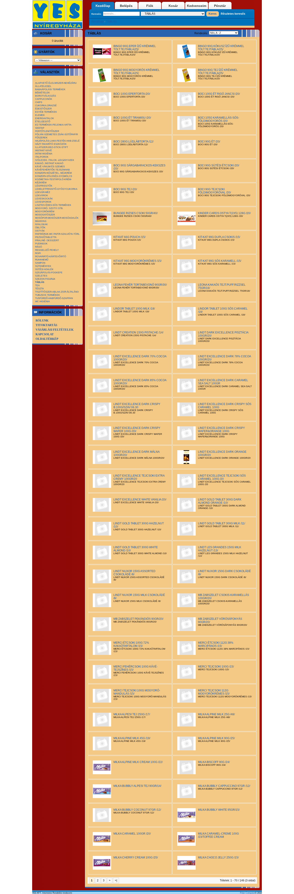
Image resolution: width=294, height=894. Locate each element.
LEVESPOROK (43, 202)
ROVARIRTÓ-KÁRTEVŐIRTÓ (50, 256)
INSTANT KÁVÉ (43, 150)
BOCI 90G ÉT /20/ (209, 141)
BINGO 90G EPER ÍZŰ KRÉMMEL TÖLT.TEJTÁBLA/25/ (134, 48)
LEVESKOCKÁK (44, 198)
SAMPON (40, 263)
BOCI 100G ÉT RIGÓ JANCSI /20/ (219, 93)
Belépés (126, 6)
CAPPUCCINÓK (43, 99)
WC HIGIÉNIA (42, 301)
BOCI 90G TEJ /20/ (125, 189)
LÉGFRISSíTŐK (43, 185)
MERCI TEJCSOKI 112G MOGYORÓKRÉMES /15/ (213, 692)
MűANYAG (40, 221)
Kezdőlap (103, 6)
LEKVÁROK (41, 195)
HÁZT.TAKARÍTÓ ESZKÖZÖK (51, 144)
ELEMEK (40, 115)
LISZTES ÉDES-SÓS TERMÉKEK (53, 205)
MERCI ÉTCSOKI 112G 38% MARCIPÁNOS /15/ (215, 644)
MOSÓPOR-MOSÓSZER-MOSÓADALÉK (57, 218)
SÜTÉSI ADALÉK (44, 269)
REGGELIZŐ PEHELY (47, 250)
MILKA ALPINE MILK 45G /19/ (131, 738)
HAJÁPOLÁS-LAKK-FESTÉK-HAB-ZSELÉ (57, 141)
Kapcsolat (45, 334)
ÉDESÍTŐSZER (43, 108)
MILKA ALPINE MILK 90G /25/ (216, 738)
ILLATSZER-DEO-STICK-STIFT (51, 147)
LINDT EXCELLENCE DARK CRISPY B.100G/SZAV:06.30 (136, 405)
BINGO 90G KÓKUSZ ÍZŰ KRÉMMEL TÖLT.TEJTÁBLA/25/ (221, 48)
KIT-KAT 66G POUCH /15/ (129, 237)
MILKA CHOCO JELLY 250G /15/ (218, 857)
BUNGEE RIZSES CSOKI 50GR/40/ (135, 213)
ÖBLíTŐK (40, 227)
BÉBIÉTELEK (42, 92)
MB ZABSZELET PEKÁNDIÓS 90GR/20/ (138, 618)
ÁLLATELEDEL (43, 86)
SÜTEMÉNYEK (43, 266)
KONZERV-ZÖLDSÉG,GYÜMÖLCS (53, 176)
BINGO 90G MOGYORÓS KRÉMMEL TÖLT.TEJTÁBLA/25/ (136, 71)
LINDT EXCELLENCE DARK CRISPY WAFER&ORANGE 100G (221, 429)
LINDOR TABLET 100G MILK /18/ (134, 308)
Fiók (149, 6)
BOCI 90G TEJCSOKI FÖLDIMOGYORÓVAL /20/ (214, 191)
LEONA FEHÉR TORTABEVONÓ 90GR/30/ (140, 284)
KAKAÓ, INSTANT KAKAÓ (49, 163)
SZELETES (41, 275)
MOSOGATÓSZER (45, 214)
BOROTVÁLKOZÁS (45, 96)
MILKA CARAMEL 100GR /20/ (132, 833)
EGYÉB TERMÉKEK (46, 112)
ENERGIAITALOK (44, 118)
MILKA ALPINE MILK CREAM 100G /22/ (138, 762)
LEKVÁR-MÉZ (42, 192)
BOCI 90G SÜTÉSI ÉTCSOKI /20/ (218, 165)
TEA (37, 285)
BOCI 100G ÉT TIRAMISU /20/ (132, 117)
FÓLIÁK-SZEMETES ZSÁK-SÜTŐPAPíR (56, 134)
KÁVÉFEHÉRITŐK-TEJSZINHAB (52, 169)
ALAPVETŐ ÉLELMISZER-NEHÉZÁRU (55, 83)
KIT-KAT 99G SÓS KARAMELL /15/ (219, 261)
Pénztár (220, 6)
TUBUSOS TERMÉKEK (47, 295)
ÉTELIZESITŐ (42, 121)
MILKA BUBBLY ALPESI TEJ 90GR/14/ (137, 786)
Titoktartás (46, 325)
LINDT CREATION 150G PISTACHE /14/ (138, 332)
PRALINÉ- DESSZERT (47, 240)
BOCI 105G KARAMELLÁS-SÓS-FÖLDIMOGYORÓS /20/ (218, 119)
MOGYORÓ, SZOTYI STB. (49, 208)
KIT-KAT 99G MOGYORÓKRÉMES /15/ (137, 261)
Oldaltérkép (47, 339)
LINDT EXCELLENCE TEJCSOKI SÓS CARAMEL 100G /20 (222, 477)
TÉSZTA (39, 288)
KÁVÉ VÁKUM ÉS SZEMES (50, 166)
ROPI (38, 253)
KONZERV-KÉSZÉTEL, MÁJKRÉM (53, 173)
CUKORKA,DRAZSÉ (46, 105)
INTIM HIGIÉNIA (43, 153)
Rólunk (42, 320)
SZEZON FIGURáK (45, 279)
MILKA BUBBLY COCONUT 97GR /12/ (137, 809)
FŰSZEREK (41, 137)
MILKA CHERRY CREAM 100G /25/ (135, 857)
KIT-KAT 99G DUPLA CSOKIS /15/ (219, 237)
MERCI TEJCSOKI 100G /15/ (216, 666)
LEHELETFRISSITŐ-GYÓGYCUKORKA (56, 189)
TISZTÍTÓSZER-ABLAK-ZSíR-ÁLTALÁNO (57, 292)
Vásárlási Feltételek (55, 329)
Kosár (173, 6)
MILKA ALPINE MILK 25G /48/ (216, 714)
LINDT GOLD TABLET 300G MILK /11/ (221, 523)
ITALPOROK (41, 157)
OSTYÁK (40, 230)
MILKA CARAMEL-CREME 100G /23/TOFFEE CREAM (218, 835)
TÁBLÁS (111, 21)
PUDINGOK (41, 243)
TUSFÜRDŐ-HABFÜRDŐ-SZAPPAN (54, 298)
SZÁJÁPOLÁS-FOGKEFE (48, 272)
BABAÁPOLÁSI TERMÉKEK (50, 89)
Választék (49, 72)
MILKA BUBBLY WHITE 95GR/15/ (219, 809)
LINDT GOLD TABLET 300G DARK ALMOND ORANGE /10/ (219, 501)
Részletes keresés (233, 13)
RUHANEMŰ (41, 259)
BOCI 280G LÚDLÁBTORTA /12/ (133, 141)
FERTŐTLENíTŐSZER (47, 131)
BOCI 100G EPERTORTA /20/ (131, 93)
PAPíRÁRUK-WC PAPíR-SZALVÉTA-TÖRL (57, 234)
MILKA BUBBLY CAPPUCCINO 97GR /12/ (224, 786)
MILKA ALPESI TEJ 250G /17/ (131, 714)
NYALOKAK (41, 224)
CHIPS (38, 102)
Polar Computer (247, 893)
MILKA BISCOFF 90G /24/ (214, 762)
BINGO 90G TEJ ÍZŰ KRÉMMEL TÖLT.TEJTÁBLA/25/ (218, 71)
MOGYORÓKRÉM (44, 211)
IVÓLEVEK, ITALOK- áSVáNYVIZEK (54, 160)
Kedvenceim (196, 6)
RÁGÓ (38, 247)
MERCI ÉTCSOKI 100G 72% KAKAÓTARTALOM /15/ (131, 644)
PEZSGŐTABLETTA (46, 237)
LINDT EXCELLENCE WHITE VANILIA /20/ (139, 499)
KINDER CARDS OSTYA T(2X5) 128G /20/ (224, 213)
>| (116, 880)
